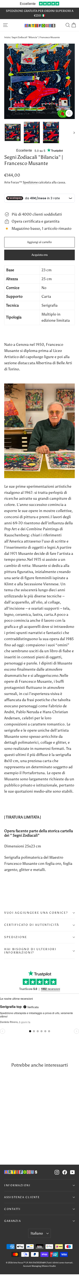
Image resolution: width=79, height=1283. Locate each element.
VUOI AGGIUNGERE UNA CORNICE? (36, 913)
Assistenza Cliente (22, 1197)
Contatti (12, 1209)
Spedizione (30, 182)
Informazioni (17, 1185)
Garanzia (12, 1220)
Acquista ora (40, 255)
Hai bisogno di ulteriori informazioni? (30, 950)
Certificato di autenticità (31, 925)
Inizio (7, 37)
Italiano (37, 1233)
